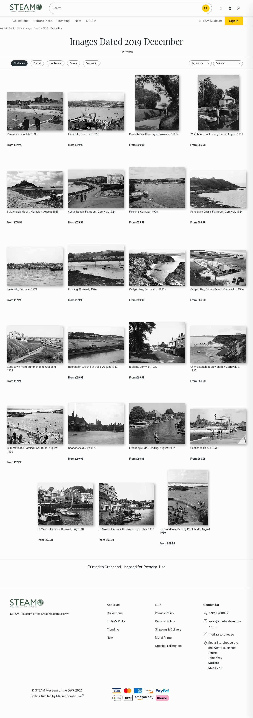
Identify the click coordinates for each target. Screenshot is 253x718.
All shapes (19, 63)
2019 (45, 28)
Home (19, 28)
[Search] (205, 8)
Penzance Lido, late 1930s (23, 134)
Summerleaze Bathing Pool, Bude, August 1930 (32, 449)
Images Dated (32, 28)
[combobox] (126, 8)
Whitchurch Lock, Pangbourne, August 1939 (216, 134)
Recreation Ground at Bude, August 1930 (92, 366)
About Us (113, 605)
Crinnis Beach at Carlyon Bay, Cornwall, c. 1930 (215, 368)
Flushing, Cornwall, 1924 (82, 289)
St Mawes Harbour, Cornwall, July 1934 (61, 529)
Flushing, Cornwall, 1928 (143, 211)
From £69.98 (14, 145)
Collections (21, 21)
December (56, 28)
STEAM (91, 21)
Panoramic (91, 63)
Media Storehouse (68, 696)
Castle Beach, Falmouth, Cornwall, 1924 (91, 211)
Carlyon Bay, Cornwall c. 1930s (147, 289)
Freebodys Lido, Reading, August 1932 (152, 448)
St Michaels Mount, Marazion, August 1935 (33, 211)
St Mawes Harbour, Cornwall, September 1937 (126, 529)
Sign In (233, 21)
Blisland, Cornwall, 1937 (143, 366)
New (78, 21)
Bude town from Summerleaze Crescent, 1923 (31, 368)
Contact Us (211, 605)
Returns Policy (165, 621)
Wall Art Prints (7, 28)
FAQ (158, 605)
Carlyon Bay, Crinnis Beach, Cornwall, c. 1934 (217, 289)
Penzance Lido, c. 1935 (204, 448)
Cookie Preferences (168, 646)
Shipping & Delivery (168, 629)
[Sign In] (239, 8)
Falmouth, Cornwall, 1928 (83, 134)
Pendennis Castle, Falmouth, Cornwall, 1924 (216, 211)
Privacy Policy (164, 613)
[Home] (27, 8)
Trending (63, 21)
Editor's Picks (43, 21)
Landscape (55, 63)
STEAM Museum (210, 21)
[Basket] (230, 8)
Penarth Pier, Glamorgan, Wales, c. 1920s (153, 134)
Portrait (37, 63)
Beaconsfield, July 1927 (82, 448)
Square (73, 63)
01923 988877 (218, 613)
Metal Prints (163, 637)
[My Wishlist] (221, 8)
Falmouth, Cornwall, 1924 (22, 289)
